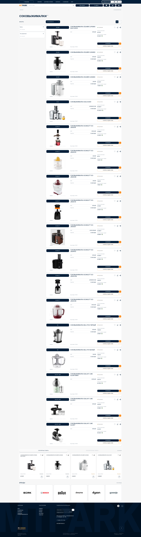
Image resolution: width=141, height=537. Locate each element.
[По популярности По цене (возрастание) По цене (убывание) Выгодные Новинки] (53, 21)
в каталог (119, 450)
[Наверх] (121, 528)
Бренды (40, 511)
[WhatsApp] (117, 2)
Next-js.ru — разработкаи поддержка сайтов (118, 534)
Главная (41, 508)
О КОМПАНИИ (65, 1)
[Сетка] (120, 21)
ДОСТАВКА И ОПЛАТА (48, 1)
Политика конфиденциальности (23, 514)
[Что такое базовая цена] (102, 36)
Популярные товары (43, 450)
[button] (51, 5)
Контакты (20, 511)
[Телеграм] (114, 2)
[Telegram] (118, 506)
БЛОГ (72, 1)
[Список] (117, 21)
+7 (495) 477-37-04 (106, 1)
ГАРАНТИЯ (39, 1)
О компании (20, 510)
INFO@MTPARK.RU (61, 523)
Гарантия (41, 514)
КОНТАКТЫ (58, 1)
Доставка (41, 513)
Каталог (21, 9)
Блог (19, 508)
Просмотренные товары (92, 450)
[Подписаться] (73, 510)
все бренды (119, 482)
